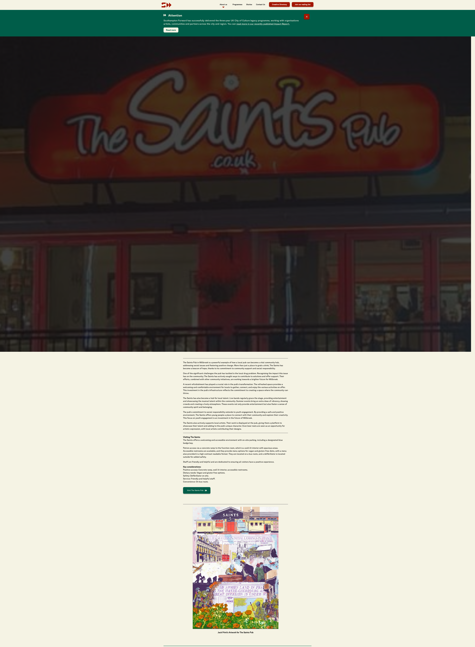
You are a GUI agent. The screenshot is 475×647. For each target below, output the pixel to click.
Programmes (237, 4)
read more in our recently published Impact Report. (263, 24)
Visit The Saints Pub (195, 490)
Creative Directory (279, 4)
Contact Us (260, 4)
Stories (249, 4)
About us (223, 4)
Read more (171, 30)
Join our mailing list (302, 4)
